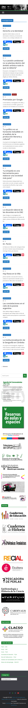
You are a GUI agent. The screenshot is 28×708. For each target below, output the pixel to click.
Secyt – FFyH (4, 652)
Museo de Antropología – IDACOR (10, 662)
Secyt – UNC (4, 649)
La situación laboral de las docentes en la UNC (13, 210)
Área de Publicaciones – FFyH (8, 657)
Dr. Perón (7, 244)
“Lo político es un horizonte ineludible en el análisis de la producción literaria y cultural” (13, 134)
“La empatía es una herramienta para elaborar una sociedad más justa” (13, 174)
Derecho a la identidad (13, 31)
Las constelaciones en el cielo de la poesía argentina (13, 306)
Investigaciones (6, 25)
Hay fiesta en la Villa (12, 273)
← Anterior (4, 366)
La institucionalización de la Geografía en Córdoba (14, 341)
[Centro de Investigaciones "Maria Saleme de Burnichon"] (14, 5)
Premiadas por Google (13, 99)
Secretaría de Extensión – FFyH (9, 654)
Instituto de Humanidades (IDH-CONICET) (11, 659)
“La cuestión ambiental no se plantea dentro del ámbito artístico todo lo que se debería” (14, 64)
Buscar (25, 376)
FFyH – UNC (4, 647)
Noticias (14, 94)
